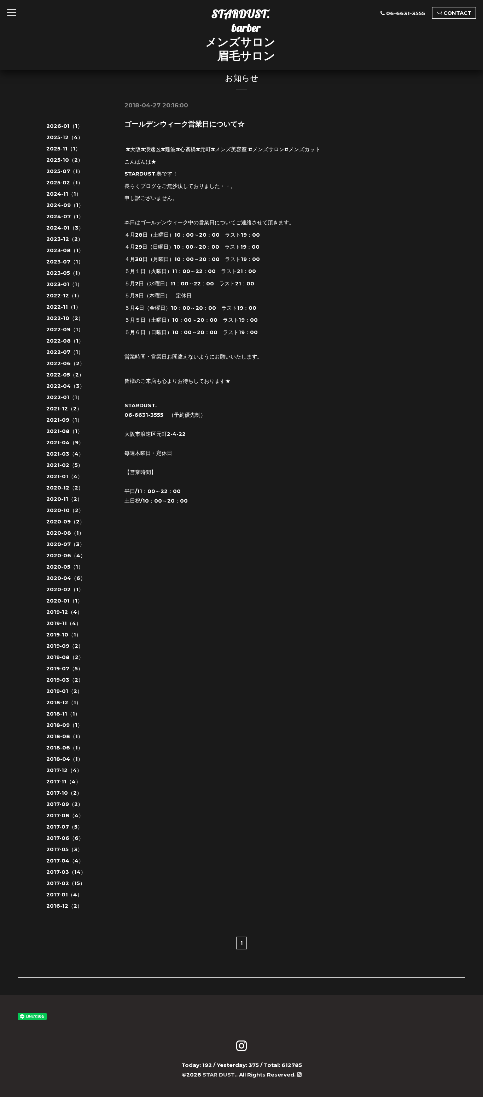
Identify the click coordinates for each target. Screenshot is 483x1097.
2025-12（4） (64, 137)
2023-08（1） (65, 250)
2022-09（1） (64, 329)
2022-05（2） (65, 374)
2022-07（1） (64, 352)
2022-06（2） (65, 363)
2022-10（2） (64, 318)
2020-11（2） (64, 499)
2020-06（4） (66, 555)
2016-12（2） (64, 905)
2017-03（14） (66, 871)
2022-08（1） (65, 340)
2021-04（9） (65, 442)
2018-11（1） (63, 713)
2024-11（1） (63, 193)
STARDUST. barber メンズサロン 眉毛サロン (240, 35)
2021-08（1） (64, 431)
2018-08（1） (64, 736)
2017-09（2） (64, 804)
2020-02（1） (65, 589)
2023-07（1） (64, 261)
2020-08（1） (65, 532)
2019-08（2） (65, 657)
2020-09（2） (65, 521)
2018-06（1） (64, 747)
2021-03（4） (65, 453)
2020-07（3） (65, 544)
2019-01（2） (64, 691)
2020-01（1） (64, 600)
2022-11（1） (63, 306)
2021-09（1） (64, 419)
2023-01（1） (64, 284)
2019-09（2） (64, 645)
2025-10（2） (64, 159)
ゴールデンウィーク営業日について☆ (184, 124)
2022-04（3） (65, 386)
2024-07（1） (65, 216)
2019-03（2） (64, 679)
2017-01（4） (64, 894)
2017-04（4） (65, 860)
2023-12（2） (64, 239)
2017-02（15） (65, 883)
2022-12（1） (64, 295)
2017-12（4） (64, 770)
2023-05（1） (64, 272)
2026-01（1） (64, 126)
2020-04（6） (66, 578)
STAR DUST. (219, 1074)
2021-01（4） (64, 476)
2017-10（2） (64, 792)
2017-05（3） (64, 849)
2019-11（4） (63, 623)
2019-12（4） (64, 612)
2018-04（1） (64, 758)
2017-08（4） (65, 815)
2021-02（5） (64, 465)
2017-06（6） (65, 838)
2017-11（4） (63, 781)
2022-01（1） (64, 397)
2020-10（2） (65, 510)
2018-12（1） (63, 702)
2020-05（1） (64, 566)
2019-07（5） (64, 668)
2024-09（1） (65, 205)
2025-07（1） (64, 171)
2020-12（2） (64, 487)
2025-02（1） (64, 182)
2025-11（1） (63, 148)
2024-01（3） (65, 227)
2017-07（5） (64, 826)
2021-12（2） (64, 408)
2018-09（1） (64, 725)
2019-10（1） (63, 634)
